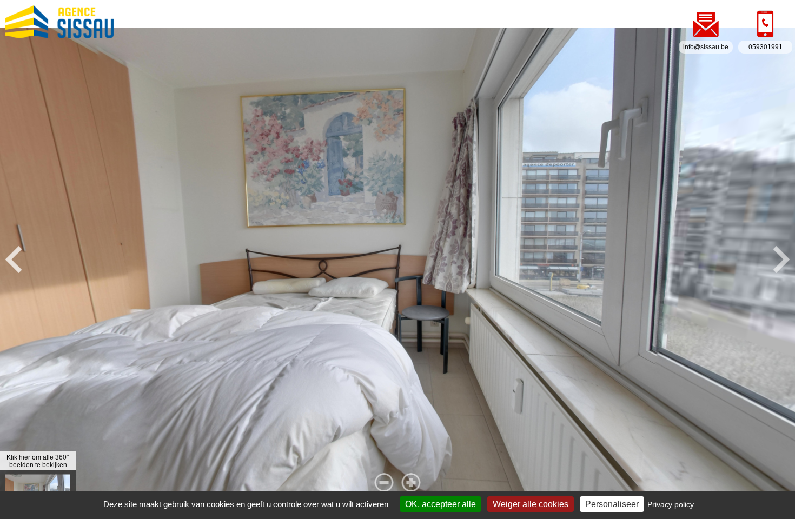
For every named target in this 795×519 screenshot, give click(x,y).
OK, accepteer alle (440, 504)
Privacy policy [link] (670, 504)
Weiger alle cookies (530, 504)
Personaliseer (612, 504)
